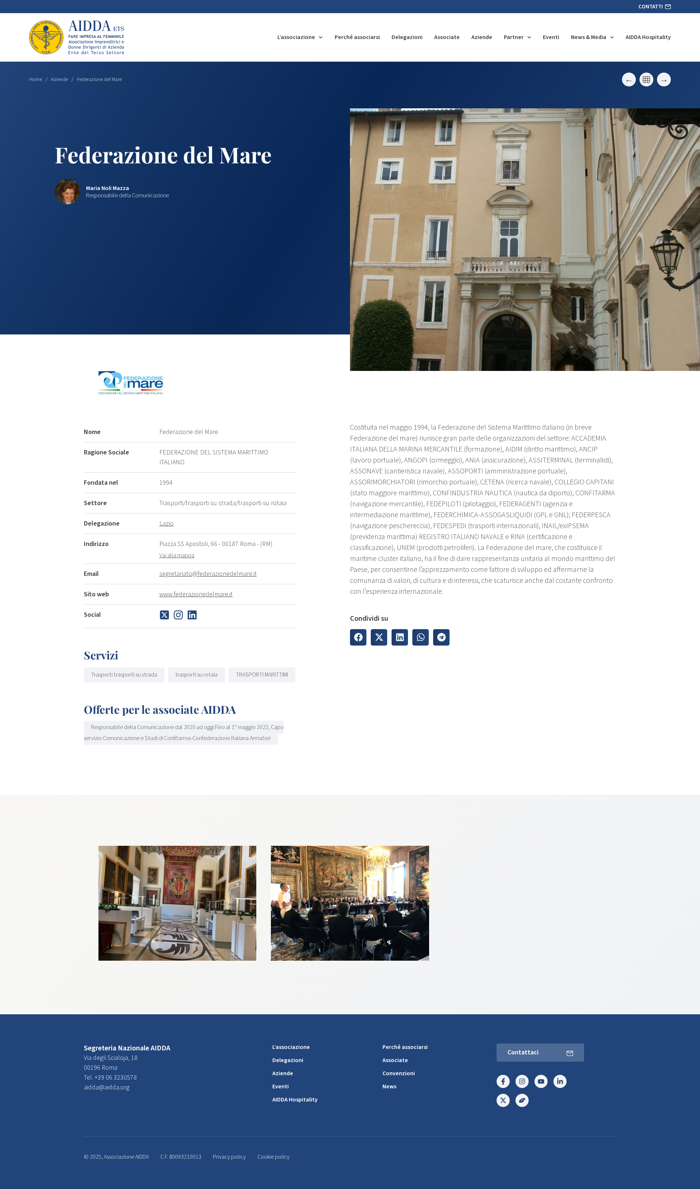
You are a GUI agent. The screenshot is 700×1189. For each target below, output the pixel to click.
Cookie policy (273, 1157)
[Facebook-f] (503, 1081)
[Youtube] (541, 1081)
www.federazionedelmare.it (196, 594)
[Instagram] (522, 1081)
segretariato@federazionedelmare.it (208, 573)
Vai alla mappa (176, 555)
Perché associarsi (357, 37)
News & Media (588, 37)
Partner (514, 37)
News (389, 1086)
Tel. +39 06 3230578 (110, 1077)
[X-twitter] (503, 1100)
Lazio (166, 523)
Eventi (551, 37)
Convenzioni (398, 1073)
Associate (447, 37)
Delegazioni (407, 37)
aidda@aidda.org (106, 1087)
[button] (358, 637)
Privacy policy (229, 1157)
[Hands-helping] (522, 1100)
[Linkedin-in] (560, 1081)
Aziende (481, 37)
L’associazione (296, 37)
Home (35, 79)
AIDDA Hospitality (648, 37)
